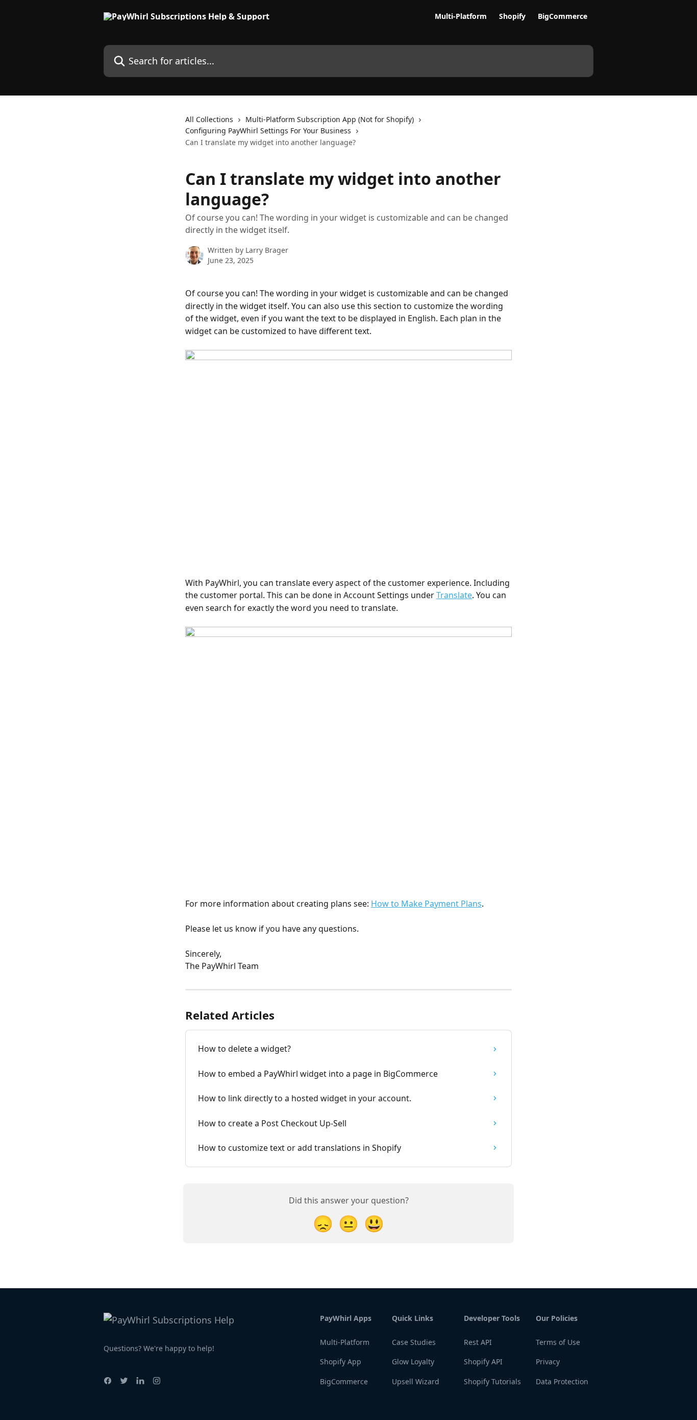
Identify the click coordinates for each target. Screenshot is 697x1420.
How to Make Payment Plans (426, 903)
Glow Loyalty (413, 1361)
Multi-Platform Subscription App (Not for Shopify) (329, 119)
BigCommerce (562, 16)
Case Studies (414, 1342)
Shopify (512, 16)
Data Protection (562, 1381)
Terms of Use (558, 1342)
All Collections (209, 119)
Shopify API (483, 1361)
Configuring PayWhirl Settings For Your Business (268, 130)
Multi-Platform (461, 16)
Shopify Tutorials (492, 1381)
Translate (454, 595)
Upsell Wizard (415, 1381)
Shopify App (340, 1361)
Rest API (478, 1342)
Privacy (548, 1361)
